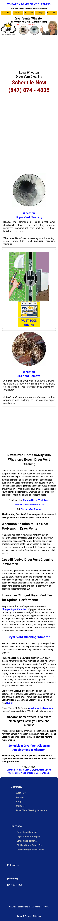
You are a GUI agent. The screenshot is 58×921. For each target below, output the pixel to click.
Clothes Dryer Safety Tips (30, 845)
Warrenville (14, 773)
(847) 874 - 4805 (29, 90)
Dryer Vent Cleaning (27, 832)
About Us (21, 793)
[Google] (9, 872)
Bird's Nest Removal (27, 841)
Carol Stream (43, 773)
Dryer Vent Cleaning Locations (31, 810)
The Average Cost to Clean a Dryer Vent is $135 (29, 504)
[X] (24, 872)
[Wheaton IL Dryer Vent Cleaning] (29, 34)
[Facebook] (17, 872)
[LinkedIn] (39, 872)
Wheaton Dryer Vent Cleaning (29, 4)
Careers (20, 797)
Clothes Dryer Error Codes (32, 849)
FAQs (40, 13)
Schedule (6, 13)
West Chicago (28, 773)
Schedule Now (29, 82)
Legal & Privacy (24, 916)
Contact (20, 806)
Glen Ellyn (29, 769)
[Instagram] (32, 872)
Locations (51, 13)
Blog (18, 801)
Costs (17, 13)
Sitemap (37, 916)
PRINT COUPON (29, 303)
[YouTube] (47, 872)
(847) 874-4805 (14, 884)
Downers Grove (43, 769)
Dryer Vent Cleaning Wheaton (29, 637)
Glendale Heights (15, 769)
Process (29, 13)
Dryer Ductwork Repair (28, 836)
